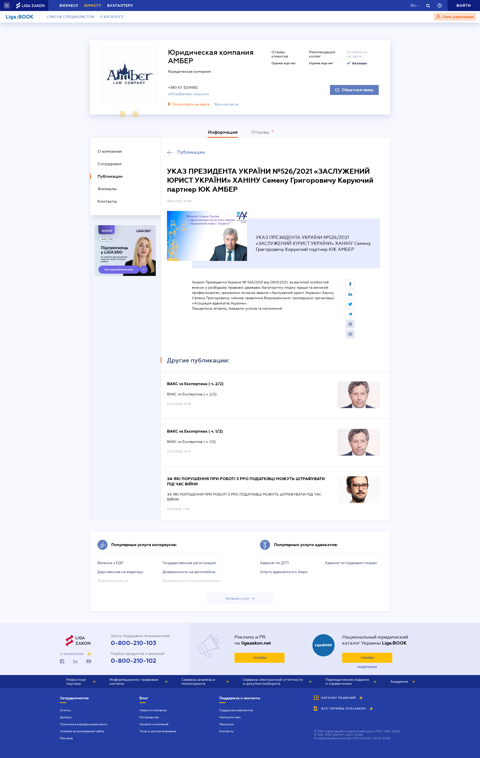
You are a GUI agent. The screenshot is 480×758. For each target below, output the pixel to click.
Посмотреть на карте (191, 104)
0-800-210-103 (133, 643)
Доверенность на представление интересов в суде (122, 586)
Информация (223, 132)
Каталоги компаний (154, 724)
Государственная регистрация (189, 563)
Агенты (65, 710)
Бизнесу (69, 5)
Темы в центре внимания (158, 731)
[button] (7, 5)
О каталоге (112, 17)
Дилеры (66, 717)
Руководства (149, 717)
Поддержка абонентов (236, 710)
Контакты (226, 731)
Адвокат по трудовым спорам (351, 563)
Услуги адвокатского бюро (284, 572)
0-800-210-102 (133, 661)
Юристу (92, 5)
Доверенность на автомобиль (189, 572)
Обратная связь (358, 90)
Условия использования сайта (82, 731)
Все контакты (226, 104)
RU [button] (413, 5)
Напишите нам (229, 717)
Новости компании (153, 710)
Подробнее (367, 667)
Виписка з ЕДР (110, 563)
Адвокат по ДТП (274, 563)
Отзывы (260, 132)
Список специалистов (70, 17)
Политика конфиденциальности (83, 724)
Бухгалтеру (120, 5)
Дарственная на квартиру (120, 572)
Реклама (66, 738)
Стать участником (458, 17)
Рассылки (226, 724)
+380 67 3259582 (183, 87)
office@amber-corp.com (188, 94)
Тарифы (259, 658)
